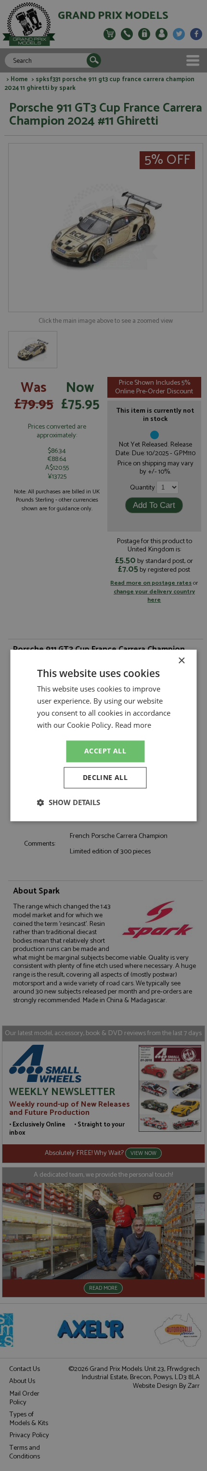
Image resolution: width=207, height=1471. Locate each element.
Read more (133, 725)
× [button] (181, 660)
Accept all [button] (105, 751)
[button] (68, 802)
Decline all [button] (105, 777)
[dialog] (103, 735)
